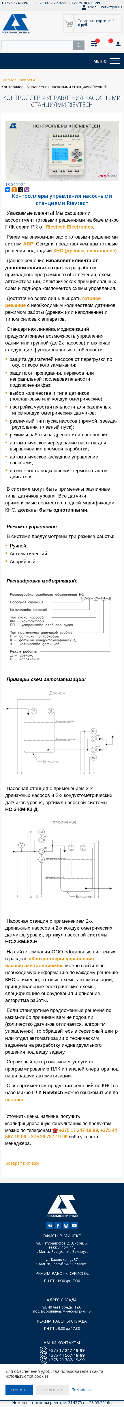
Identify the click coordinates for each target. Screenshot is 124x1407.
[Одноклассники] (14, 189)
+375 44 (66, 1355)
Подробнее (82, 1390)
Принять (19, 1389)
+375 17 (66, 1350)
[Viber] (26, 189)
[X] (20, 189)
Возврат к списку (22, 1163)
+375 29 (66, 1360)
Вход (92, 7)
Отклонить (52, 1389)
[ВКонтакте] (7, 189)
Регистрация (112, 7)
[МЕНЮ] (115, 61)
